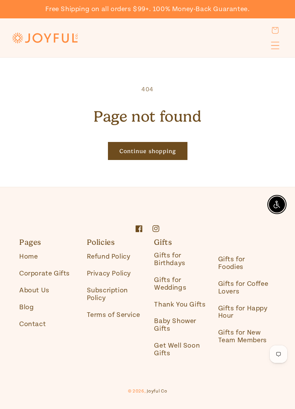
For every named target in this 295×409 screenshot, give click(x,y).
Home (28, 257)
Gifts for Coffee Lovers (243, 287)
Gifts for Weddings (170, 284)
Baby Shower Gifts (175, 325)
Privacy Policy (109, 273)
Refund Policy (109, 257)
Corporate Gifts (44, 273)
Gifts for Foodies (231, 263)
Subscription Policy (107, 294)
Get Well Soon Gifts (177, 349)
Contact (32, 324)
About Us (34, 290)
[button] (275, 30)
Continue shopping (147, 151)
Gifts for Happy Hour (243, 312)
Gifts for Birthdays (169, 259)
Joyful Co (157, 391)
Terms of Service (113, 315)
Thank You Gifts (180, 304)
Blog (26, 307)
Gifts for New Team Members (242, 336)
